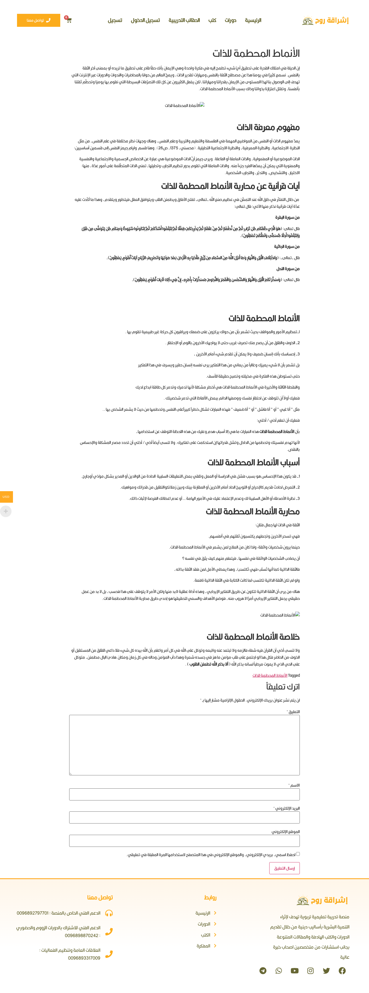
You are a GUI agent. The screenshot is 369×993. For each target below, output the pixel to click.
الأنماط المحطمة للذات (270, 675)
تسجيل (115, 20)
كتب (212, 20)
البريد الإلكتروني (286, 808)
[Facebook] (342, 971)
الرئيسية (253, 20)
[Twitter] (326, 971)
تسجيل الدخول (145, 20)
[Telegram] (263, 971)
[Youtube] (294, 971)
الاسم (294, 785)
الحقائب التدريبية (184, 20)
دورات (230, 20)
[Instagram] (310, 971)
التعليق (293, 711)
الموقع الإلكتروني (286, 831)
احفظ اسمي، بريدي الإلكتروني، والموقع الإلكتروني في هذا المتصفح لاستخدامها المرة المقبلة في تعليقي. (210, 854)
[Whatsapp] (279, 971)
